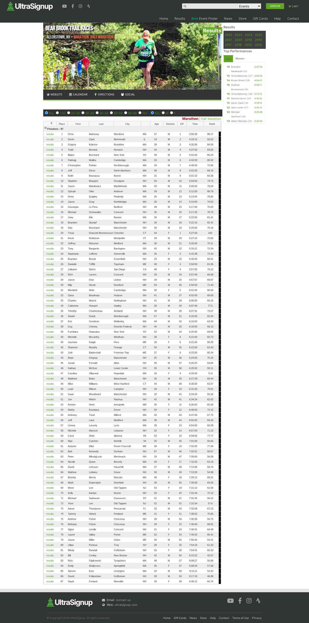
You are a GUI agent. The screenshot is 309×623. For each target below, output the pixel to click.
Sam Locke (237, 107)
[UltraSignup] (30, 6)
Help (277, 18)
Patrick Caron (238, 98)
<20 (62, 113)
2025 (228, 35)
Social (129, 94)
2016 (238, 45)
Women (240, 58)
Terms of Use (240, 618)
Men (228, 59)
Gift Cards (260, 18)
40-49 (104, 113)
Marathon (190, 118)
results (50, 134)
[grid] (132, 355)
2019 (248, 40)
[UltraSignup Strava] (88, 5)
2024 (238, 35)
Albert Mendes (239, 121)
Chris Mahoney (239, 75)
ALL (51, 113)
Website (56, 94)
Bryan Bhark (238, 80)
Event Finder (204, 18)
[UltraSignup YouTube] (65, 5)
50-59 (118, 113)
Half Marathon (211, 119)
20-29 (75, 113)
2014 (258, 45)
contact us (123, 600)
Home (163, 18)
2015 (248, 45)
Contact (293, 18)
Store (243, 18)
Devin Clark (237, 103)
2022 (258, 35)
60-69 (132, 113)
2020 (238, 40)
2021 (228, 40)
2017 (228, 45)
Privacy (257, 618)
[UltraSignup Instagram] (81, 5)
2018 (258, 40)
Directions (105, 94)
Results (179, 18)
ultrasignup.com (126, 604)
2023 (248, 35)
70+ (145, 113)
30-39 (89, 113)
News (228, 18)
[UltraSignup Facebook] (73, 5)
